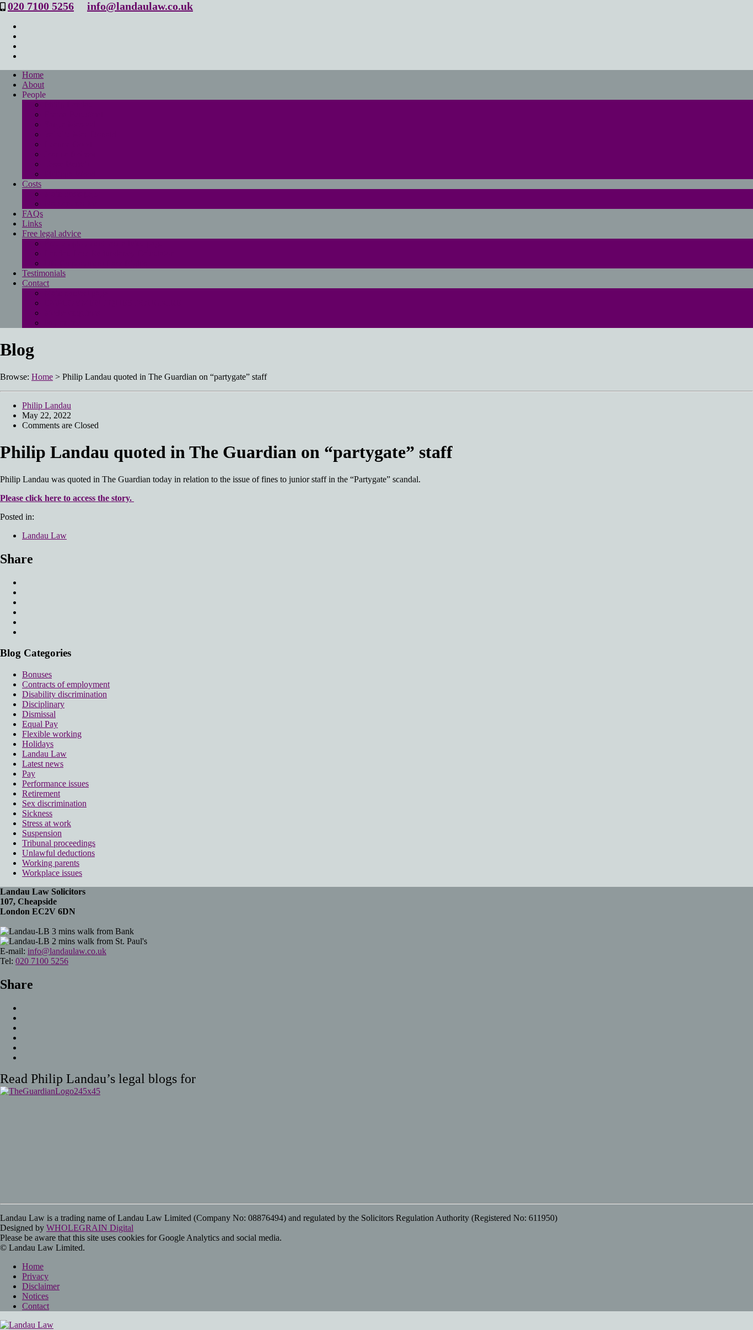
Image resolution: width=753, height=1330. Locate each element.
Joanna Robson (71, 154)
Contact (35, 283)
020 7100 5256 (41, 6)
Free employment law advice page (103, 243)
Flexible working (52, 734)
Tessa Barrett (66, 164)
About (33, 84)
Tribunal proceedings (58, 843)
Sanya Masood (70, 124)
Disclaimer (41, 1286)
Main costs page (72, 193)
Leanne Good (68, 144)
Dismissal (39, 714)
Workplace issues (52, 872)
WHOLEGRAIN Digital (89, 1227)
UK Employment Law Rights (95, 263)
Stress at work (46, 823)
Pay (28, 773)
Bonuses (37, 674)
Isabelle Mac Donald (80, 134)
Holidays (37, 744)
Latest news (42, 763)
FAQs (32, 213)
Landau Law (44, 535)
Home (33, 74)
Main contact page (76, 293)
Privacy (35, 1276)
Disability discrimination (64, 694)
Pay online (62, 322)
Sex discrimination (54, 803)
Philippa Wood (70, 174)
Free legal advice (51, 233)
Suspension (42, 833)
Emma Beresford (73, 114)
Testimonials (44, 273)
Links (32, 223)
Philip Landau (68, 104)
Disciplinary (43, 704)
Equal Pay (40, 724)
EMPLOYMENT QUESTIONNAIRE (112, 303)
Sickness (37, 813)
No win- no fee (70, 203)
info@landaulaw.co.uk (140, 6)
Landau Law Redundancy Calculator (108, 253)
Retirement (41, 793)
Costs (31, 184)
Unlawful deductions (58, 853)
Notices (35, 1296)
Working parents (50, 863)
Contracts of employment (66, 684)
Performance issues (55, 783)
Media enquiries (72, 312)
